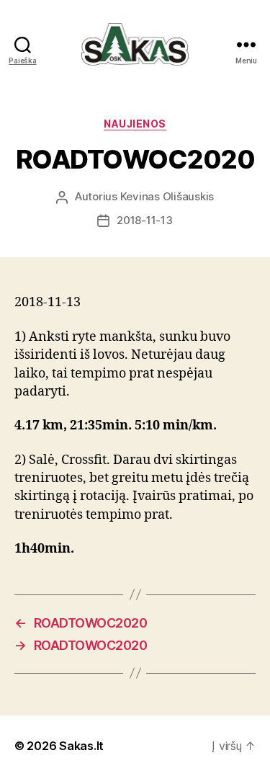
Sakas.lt (81, 746)
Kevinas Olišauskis (167, 196)
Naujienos (135, 123)
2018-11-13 (144, 220)
